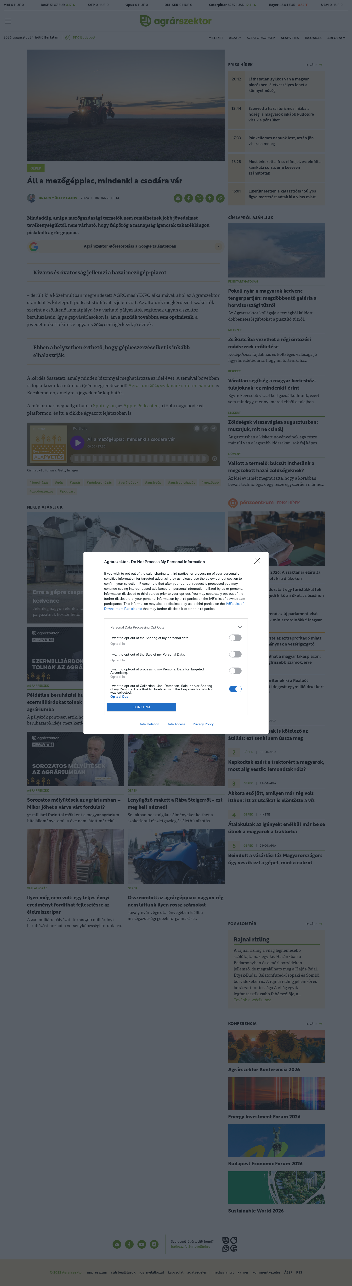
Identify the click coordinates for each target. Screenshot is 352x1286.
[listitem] (176, 627)
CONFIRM (141, 707)
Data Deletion (149, 724)
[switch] (235, 638)
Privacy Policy (203, 724)
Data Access (176, 724)
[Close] (258, 562)
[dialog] (176, 643)
